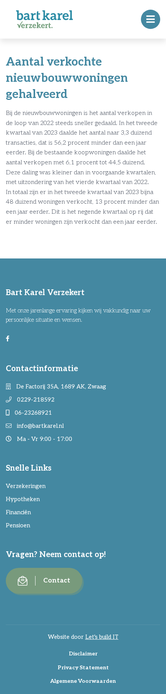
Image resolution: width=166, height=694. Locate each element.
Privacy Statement (83, 667)
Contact (56, 580)
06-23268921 (32, 412)
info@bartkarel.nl (39, 425)
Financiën (18, 512)
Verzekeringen (26, 486)
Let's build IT (102, 636)
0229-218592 (34, 399)
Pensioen (18, 525)
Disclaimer (83, 653)
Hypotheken (23, 499)
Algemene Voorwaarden (83, 681)
